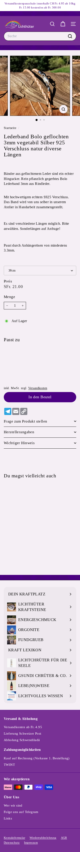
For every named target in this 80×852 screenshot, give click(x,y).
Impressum (31, 842)
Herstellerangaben (19, 432)
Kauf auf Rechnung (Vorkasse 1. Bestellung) (37, 758)
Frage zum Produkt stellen (25, 421)
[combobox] (40, 36)
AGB (64, 837)
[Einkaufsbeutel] (63, 24)
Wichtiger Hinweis (19, 443)
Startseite (10, 128)
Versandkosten (37, 388)
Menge (9, 297)
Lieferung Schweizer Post (22, 733)
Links (8, 818)
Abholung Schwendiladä (22, 740)
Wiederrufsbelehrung (43, 837)
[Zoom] (63, 109)
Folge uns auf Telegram (21, 812)
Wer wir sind (13, 805)
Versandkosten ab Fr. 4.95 (23, 727)
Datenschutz (12, 842)
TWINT (9, 764)
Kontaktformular (14, 837)
